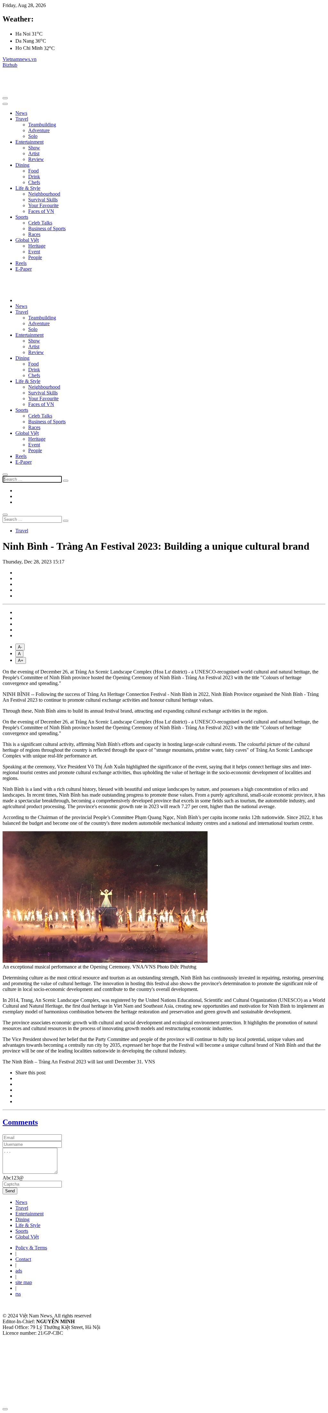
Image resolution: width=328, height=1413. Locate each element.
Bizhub (10, 65)
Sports (21, 217)
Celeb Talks (40, 222)
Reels (21, 263)
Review (36, 159)
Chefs (34, 182)
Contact (23, 1259)
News (21, 113)
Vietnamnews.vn (20, 59)
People (35, 257)
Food (33, 170)
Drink (34, 176)
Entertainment (29, 142)
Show (34, 147)
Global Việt (27, 240)
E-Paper (23, 269)
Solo (32, 136)
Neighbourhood (44, 194)
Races (34, 234)
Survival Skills (43, 199)
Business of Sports (47, 228)
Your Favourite (43, 205)
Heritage (36, 246)
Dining (22, 165)
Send (10, 1191)
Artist (33, 153)
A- (20, 647)
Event (34, 251)
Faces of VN (41, 211)
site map (23, 1282)
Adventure (39, 130)
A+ (20, 660)
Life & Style (27, 188)
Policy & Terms (31, 1247)
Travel (21, 119)
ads (18, 1270)
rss (18, 1294)
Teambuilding (42, 124)
